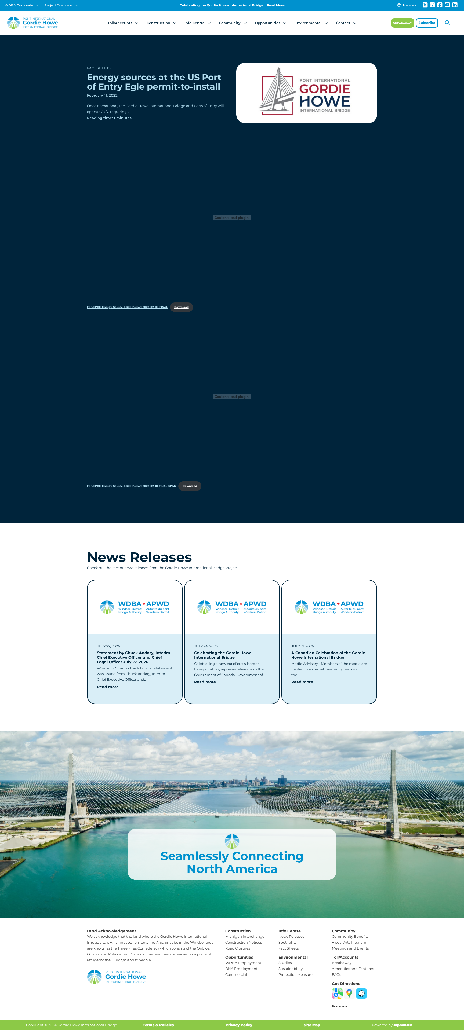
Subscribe (427, 23)
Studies (285, 963)
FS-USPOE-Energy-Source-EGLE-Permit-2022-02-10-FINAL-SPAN (131, 486)
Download (181, 307)
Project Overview (58, 5)
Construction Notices (243, 942)
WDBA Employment (243, 963)
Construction (158, 23)
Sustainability (290, 968)
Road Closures (237, 948)
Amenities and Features (353, 968)
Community (230, 23)
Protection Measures (296, 974)
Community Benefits (350, 936)
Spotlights (287, 942)
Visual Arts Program (349, 942)
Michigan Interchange (244, 936)
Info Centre (194, 23)
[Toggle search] (448, 22)
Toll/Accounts (120, 23)
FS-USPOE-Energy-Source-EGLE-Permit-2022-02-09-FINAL (127, 307)
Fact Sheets (99, 68)
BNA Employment (241, 968)
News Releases (291, 936)
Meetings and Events (350, 948)
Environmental (308, 23)
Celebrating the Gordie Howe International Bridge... (232, 5)
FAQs (336, 974)
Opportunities (267, 23)
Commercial (236, 974)
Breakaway (341, 963)
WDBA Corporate (19, 5)
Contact (343, 23)
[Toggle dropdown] (37, 5)
